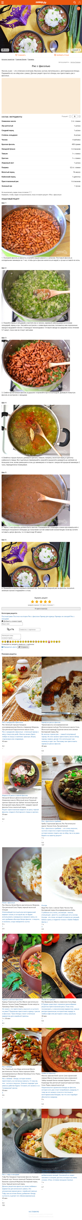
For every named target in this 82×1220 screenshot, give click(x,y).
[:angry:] (44, 642)
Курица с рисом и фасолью (12, 1000)
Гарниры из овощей (62, 616)
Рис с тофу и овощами (10, 1175)
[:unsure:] (26, 642)
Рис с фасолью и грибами (51, 821)
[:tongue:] (41, 642)
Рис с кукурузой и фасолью (12, 722)
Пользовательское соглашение (41, 1214)
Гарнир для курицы (47, 616)
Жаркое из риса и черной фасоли (15, 795)
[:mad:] (3, 642)
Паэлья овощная (48, 1159)
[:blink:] (15, 642)
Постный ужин (7, 616)
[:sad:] (18, 642)
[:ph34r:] (8, 642)
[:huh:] (59, 642)
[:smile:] (38, 642)
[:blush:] (36, 642)
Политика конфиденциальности (41, 1216)
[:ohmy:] (5, 642)
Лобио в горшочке (49, 1073)
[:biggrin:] (33, 642)
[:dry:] (54, 642)
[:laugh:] (57, 642)
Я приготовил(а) (41, 609)
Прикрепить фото (10, 647)
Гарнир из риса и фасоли (51, 722)
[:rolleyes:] (28, 642)
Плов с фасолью (8, 903)
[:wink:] (13, 642)
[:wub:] (49, 641)
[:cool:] (31, 642)
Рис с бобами (7, 1067)
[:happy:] (23, 642)
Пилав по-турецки (48, 1000)
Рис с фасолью (34, 616)
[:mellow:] (46, 642)
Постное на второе (20, 616)
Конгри (44, 905)
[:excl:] (10, 642)
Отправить (24, 647)
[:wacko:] (21, 642)
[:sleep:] (52, 642)
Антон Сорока (75, 62)
